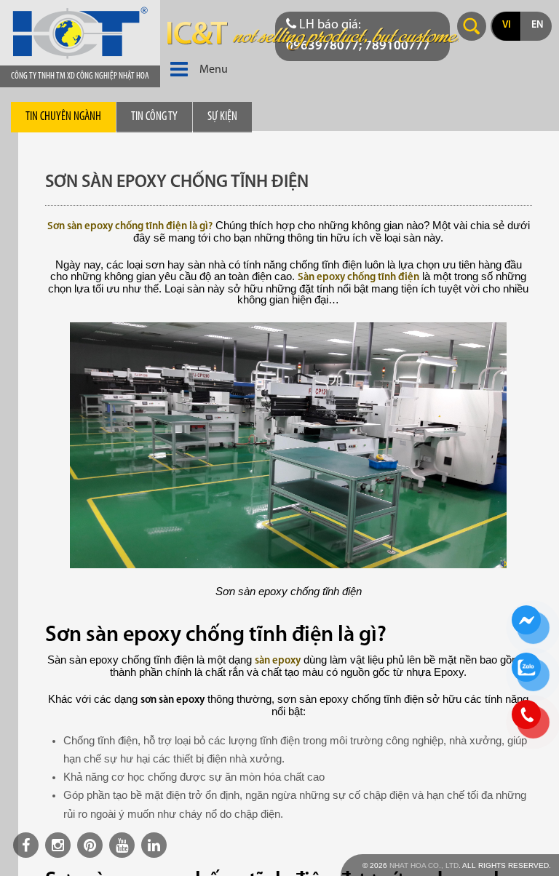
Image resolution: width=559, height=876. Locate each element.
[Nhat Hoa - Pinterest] (90, 845)
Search (471, 26)
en (537, 25)
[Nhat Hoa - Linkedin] (154, 845)
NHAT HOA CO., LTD (424, 865)
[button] (179, 70)
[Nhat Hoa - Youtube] (122, 845)
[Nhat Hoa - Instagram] (58, 845)
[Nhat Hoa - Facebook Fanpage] (26, 845)
